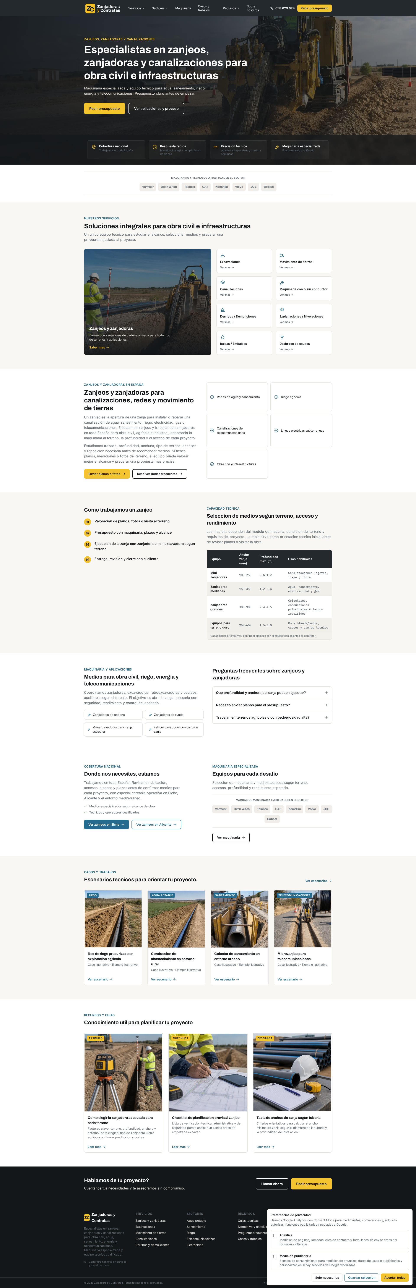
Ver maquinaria (228, 837)
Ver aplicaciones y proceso (156, 108)
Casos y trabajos (204, 8)
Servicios (134, 8)
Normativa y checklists (254, 1226)
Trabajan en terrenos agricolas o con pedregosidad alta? (262, 717)
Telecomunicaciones (201, 1239)
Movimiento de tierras (150, 1233)
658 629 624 (285, 8)
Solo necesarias (327, 1277)
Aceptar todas (394, 1277)
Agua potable (196, 1220)
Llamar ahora (272, 1184)
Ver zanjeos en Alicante (153, 824)
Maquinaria (183, 8)
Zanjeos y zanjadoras (150, 1220)
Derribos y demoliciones (152, 1245)
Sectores (158, 8)
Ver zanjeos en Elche (103, 824)
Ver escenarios (316, 881)
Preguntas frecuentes (253, 1233)
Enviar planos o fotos (104, 474)
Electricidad (195, 1245)
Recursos (229, 8)
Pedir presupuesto (314, 8)
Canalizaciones (146, 1239)
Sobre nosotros (253, 8)
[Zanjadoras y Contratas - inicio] (102, 8)
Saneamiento (196, 1226)
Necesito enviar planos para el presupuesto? (253, 705)
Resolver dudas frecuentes (157, 474)
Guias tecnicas (248, 1220)
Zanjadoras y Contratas (100, 1217)
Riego (191, 1233)
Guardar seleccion (361, 1277)
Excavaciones (145, 1226)
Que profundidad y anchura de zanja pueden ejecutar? (261, 692)
